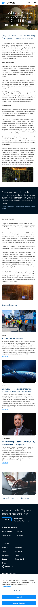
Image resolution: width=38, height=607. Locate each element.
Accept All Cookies (18, 603)
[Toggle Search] (29, 2)
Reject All (19, 597)
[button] (6, 25)
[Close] (35, 577)
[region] (19, 590)
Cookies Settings (19, 591)
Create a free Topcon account (22, 521)
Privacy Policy (7, 586)
